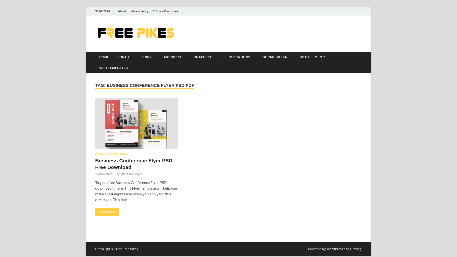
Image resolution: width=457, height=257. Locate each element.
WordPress (334, 249)
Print (146, 57)
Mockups (172, 57)
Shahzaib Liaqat (131, 174)
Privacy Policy (139, 11)
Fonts (123, 57)
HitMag (355, 249)
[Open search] (359, 57)
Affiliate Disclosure (165, 11)
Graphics (202, 57)
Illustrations (237, 57)
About (122, 11)
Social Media (275, 57)
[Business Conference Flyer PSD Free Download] (136, 123)
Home (104, 57)
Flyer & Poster (106, 154)
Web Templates (113, 68)
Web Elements (313, 57)
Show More (105, 210)
